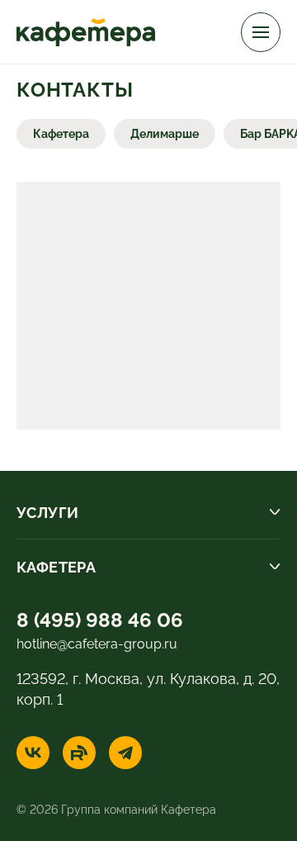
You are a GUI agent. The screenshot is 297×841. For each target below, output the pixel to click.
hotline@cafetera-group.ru (96, 643)
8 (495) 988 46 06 (99, 618)
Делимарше (164, 132)
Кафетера (61, 132)
